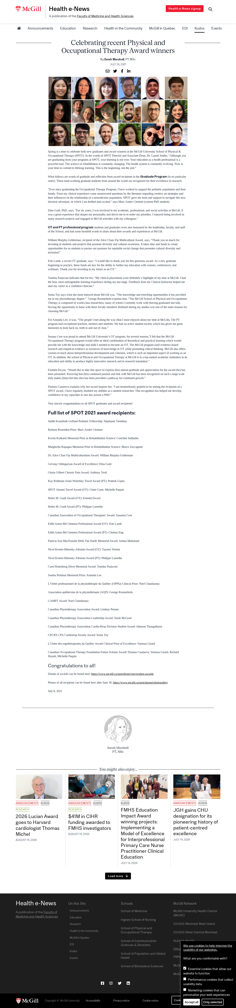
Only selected (212, 1002)
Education (68, 28)
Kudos (199, 28)
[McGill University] (30, 9)
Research (90, 28)
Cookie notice (151, 1000)
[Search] (210, 9)
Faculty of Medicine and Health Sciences (105, 16)
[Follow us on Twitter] (120, 983)
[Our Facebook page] (102, 983)
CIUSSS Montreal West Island (194, 924)
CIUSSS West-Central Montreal (195, 932)
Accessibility (93, 1000)
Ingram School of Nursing (138, 919)
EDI (185, 28)
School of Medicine (134, 911)
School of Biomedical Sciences (142, 966)
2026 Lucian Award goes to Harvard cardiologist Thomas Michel (37, 825)
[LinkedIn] (128, 983)
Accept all (191, 1002)
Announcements (40, 28)
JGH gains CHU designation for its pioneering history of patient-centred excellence (195, 821)
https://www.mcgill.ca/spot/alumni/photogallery (140, 682)
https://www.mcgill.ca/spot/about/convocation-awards (122, 673)
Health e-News (69, 8)
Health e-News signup (185, 8)
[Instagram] (111, 983)
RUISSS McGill (183, 941)
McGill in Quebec (162, 28)
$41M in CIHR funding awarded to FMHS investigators (90, 822)
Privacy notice (121, 1000)
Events (216, 28)
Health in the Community (123, 28)
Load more (115, 876)
